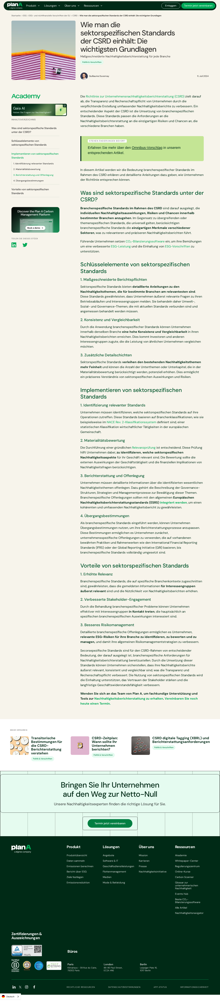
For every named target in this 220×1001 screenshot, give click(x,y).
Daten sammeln (76, 860)
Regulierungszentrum (187, 866)
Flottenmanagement (114, 871)
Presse (143, 866)
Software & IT (110, 860)
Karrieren (144, 860)
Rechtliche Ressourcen (81, 987)
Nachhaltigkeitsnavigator (189, 913)
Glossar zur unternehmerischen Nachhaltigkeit (186, 885)
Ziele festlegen (75, 877)
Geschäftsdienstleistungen (118, 866)
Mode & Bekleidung (114, 882)
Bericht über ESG (77, 871)
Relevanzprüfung (144, 448)
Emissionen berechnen (80, 866)
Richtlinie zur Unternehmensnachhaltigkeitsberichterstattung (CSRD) (135, 96)
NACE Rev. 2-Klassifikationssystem (131, 422)
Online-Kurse (182, 871)
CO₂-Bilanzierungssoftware (145, 241)
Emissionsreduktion (78, 882)
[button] (33, 5)
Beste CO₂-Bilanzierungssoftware (187, 901)
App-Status (160, 987)
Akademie (181, 855)
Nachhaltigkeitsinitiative (153, 871)
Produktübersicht (77, 855)
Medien (107, 877)
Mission (143, 855)
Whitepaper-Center (186, 860)
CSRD (74, 15)
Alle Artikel (181, 907)
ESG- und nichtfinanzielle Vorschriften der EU (49, 15)
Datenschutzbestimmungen (124, 987)
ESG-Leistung (121, 246)
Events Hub (181, 893)
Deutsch (10, 996)
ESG (25, 15)
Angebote (108, 855)
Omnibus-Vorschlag (147, 148)
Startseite (16, 15)
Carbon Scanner (184, 877)
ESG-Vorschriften (177, 246)
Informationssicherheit (194, 987)
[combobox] (10, 996)
